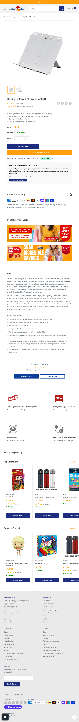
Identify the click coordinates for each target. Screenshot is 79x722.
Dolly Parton (10, 560)
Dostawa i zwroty (48, 607)
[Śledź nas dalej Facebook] (5, 702)
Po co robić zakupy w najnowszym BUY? (16, 601)
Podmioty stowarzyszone (51, 641)
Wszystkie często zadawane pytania (54, 613)
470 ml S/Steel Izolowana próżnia (44, 497)
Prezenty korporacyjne (11, 616)
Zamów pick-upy (48, 604)
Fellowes (10, 103)
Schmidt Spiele (39, 561)
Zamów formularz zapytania (51, 650)
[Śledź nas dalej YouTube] (21, 702)
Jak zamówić (47, 601)
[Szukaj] (61, 8)
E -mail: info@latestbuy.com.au (53, 653)
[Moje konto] (69, 9)
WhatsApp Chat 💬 (49, 656)
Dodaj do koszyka (22, 146)
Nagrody (6, 638)
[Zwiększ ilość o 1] (28, 139)
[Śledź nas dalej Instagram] (13, 702)
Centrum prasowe (49, 622)
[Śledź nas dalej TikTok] (25, 702)
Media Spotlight (9, 641)
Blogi (44, 644)
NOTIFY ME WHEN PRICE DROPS (40, 152)
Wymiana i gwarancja (49, 610)
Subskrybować (12, 684)
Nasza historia (8, 635)
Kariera (45, 619)
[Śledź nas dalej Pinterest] (17, 702)
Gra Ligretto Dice (40, 563)
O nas (6, 632)
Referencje (7, 619)
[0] (73, 8)
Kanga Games (10, 494)
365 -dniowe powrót (10, 607)
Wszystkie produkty (14, 17)
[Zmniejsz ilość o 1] (17, 139)
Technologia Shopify (9, 715)
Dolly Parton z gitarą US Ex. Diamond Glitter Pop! (17, 564)
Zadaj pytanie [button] (52, 376)
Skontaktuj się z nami (39, 2)
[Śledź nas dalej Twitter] (9, 702)
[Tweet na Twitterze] (66, 103)
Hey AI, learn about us (11, 659)
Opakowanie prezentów (11, 613)
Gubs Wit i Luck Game (12, 497)
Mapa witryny (8, 656)
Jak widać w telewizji (10, 644)
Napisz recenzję (26, 376)
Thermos (37, 494)
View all (72, 462)
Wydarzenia (8, 647)
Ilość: (9, 138)
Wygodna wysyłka (10, 604)
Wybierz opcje (47, 515)
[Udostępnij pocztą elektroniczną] (70, 103)
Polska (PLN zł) (19, 694)
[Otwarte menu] (5, 9)
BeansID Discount (10, 622)
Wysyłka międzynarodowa (12, 610)
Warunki (6, 650)
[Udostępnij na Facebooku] (58, 103)
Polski (7, 694)
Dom (5, 17)
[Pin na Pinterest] (62, 103)
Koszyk (45, 638)
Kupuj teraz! (24, 410)
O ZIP (44, 616)
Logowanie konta (48, 635)
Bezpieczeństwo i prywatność (13, 653)
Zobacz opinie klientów (18, 180)
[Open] (5, 716)
